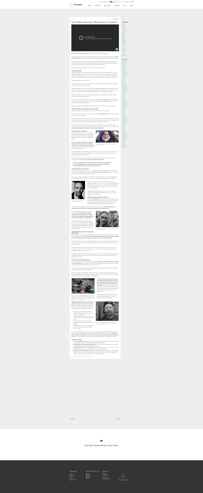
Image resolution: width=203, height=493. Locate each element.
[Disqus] (95, 375)
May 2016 (123, 81)
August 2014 (124, 108)
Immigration (124, 40)
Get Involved (107, 5)
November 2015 (124, 89)
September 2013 (124, 123)
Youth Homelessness (124, 55)
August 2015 (124, 93)
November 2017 (124, 61)
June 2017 (123, 66)
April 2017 (124, 69)
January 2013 (124, 134)
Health (123, 38)
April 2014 (124, 114)
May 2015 (123, 96)
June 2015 (123, 95)
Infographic (124, 41)
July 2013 (123, 126)
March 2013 (124, 131)
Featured (82, 356)
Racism (123, 46)
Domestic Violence (123, 33)
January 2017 (124, 71)
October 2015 (124, 90)
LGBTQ (123, 42)
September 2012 (124, 137)
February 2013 (124, 132)
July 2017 (123, 65)
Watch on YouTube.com (77, 52)
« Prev (72, 418)
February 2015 (124, 100)
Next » (118, 418)
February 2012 (124, 147)
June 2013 (123, 127)
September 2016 (124, 75)
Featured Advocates (88, 356)
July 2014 (123, 110)
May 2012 (123, 143)
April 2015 (124, 98)
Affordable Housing (124, 27)
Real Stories (124, 48)
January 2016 (124, 86)
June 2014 (123, 111)
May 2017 (123, 67)
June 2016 (123, 79)
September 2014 (124, 107)
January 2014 (124, 118)
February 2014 (124, 116)
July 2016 (123, 78)
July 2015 (123, 94)
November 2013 (124, 120)
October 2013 (124, 122)
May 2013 (123, 128)
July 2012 (123, 140)
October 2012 (124, 136)
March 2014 (124, 115)
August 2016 (124, 77)
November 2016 (124, 73)
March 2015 (124, 99)
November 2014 (124, 104)
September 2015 (124, 91)
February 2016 (124, 85)
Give (111, 1)
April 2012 (124, 144)
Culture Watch (78, 356)
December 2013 (124, 119)
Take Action (98, 5)
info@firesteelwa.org (106, 478)
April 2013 (124, 130)
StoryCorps (117, 5)
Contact (131, 5)
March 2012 (124, 145)
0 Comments (109, 18)
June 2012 (123, 141)
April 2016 (124, 82)
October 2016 (124, 74)
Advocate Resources (104, 1)
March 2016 (124, 83)
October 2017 (124, 62)
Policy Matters (124, 44)
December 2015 (124, 87)
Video (93, 356)
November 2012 (124, 135)
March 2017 (124, 70)
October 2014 (124, 106)
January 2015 (124, 102)
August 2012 (124, 139)
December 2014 (124, 103)
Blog (124, 5)
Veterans (123, 51)
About (89, 5)
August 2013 (124, 124)
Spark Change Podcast (124, 50)
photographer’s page (83, 295)
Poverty (123, 45)
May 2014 (123, 112)
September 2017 (124, 63)
